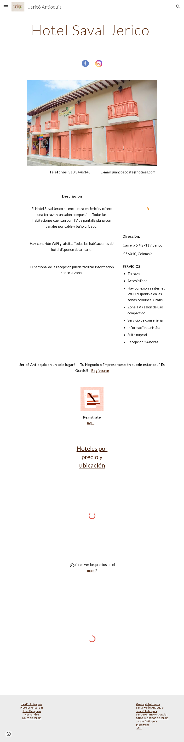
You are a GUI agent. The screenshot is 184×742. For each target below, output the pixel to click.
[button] (6, 6)
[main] (91, 30)
